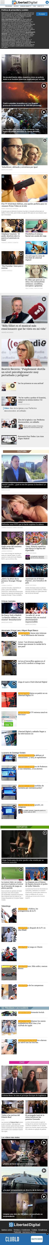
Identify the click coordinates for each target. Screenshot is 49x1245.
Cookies (34, 1230)
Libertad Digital (24, 2)
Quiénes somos (6, 1230)
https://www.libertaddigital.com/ (11, 19)
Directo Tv (40, 6)
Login (47, 2)
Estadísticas (42, 1230)
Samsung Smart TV (25, 6)
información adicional (8, 39)
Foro (34, 6)
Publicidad (17, 1232)
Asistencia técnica (29, 1232)
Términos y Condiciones (21, 1230)
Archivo (16, 6)
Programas (8, 6)
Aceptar (42, 14)
